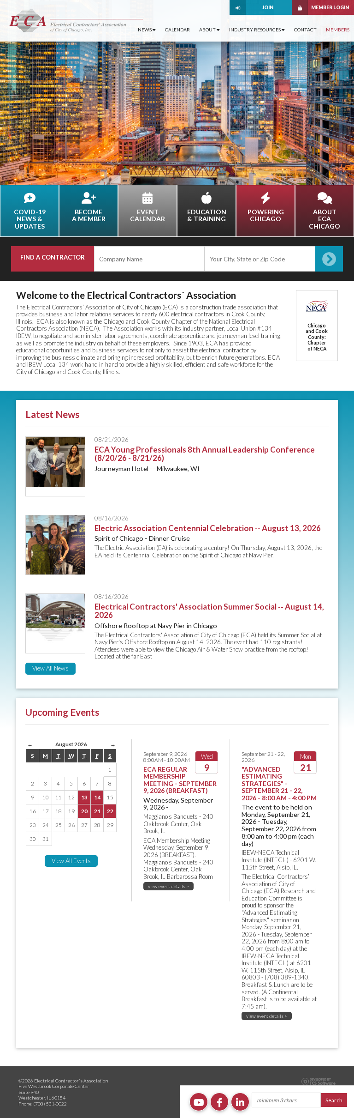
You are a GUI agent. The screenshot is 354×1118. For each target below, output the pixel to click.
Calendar (177, 29)
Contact (305, 29)
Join (267, 7)
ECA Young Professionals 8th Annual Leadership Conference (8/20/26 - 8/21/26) (204, 454)
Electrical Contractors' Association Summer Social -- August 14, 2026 (209, 611)
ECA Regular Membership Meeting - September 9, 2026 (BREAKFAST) (180, 779)
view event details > (168, 886)
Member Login (330, 7)
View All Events (71, 860)
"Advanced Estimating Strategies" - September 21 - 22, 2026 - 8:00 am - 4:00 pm (279, 783)
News (145, 29)
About (208, 29)
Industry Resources (255, 29)
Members (337, 29)
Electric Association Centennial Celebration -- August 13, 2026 (207, 528)
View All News (50, 668)
